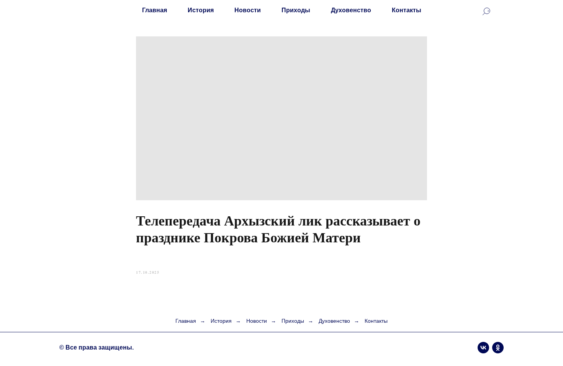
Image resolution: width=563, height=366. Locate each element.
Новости (247, 10)
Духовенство (351, 10)
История (201, 10)
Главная (154, 10)
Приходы (296, 10)
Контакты (406, 10)
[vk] (483, 347)
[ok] (498, 347)
